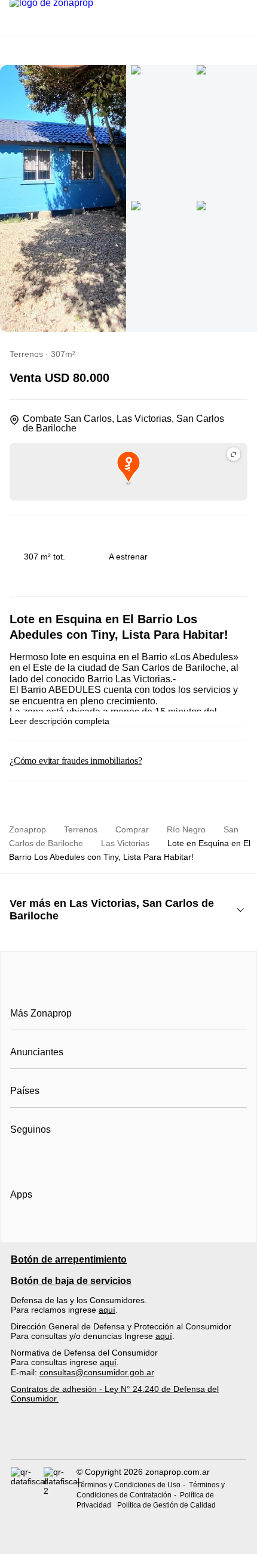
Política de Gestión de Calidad (166, 1505)
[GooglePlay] (129, 1228)
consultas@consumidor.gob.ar (96, 1372)
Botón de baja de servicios (71, 1281)
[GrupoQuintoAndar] (128, 1438)
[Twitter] (79, 1159)
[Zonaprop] (129, 987)
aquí (107, 1309)
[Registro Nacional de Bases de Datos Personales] (27, 1488)
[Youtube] (59, 1159)
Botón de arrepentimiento (69, 1259)
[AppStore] (48, 1228)
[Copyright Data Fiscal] (60, 1488)
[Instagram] (40, 1159)
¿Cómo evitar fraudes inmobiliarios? (76, 761)
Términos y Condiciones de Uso (128, 1485)
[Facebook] (20, 1159)
